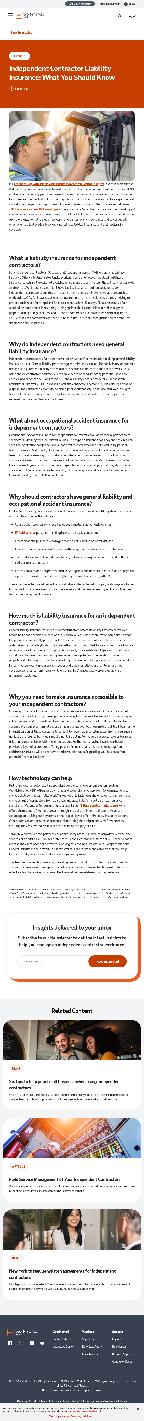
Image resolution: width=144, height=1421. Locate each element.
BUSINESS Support (110, 4)
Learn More (88, 1354)
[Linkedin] (32, 1342)
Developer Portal (27, 1401)
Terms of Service (50, 1401)
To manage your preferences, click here (104, 1401)
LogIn (132, 4)
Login (131, 16)
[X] (20, 1342)
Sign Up (86, 1339)
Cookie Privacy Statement (87, 1410)
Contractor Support (123, 1361)
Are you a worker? (80, 4)
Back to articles (21, 32)
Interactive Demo (63, 1346)
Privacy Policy (71, 1401)
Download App (90, 1346)
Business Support (122, 1354)
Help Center (119, 1346)
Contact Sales (61, 1339)
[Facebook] (10, 1342)
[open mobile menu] (10, 15)
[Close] (138, 1409)
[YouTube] (42, 1342)
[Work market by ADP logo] (63, 15)
